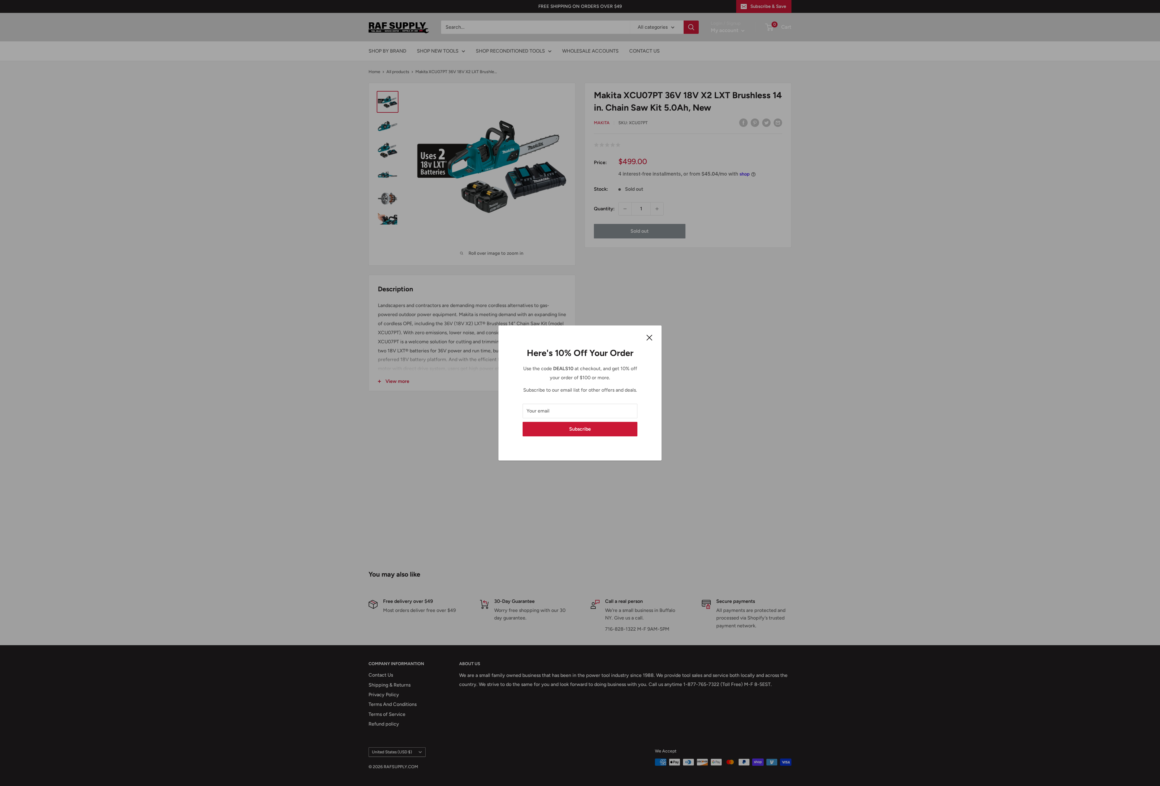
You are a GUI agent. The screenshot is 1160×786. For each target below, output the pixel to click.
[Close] (649, 337)
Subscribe (580, 429)
